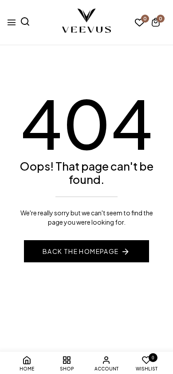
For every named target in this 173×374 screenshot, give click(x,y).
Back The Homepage (81, 251)
